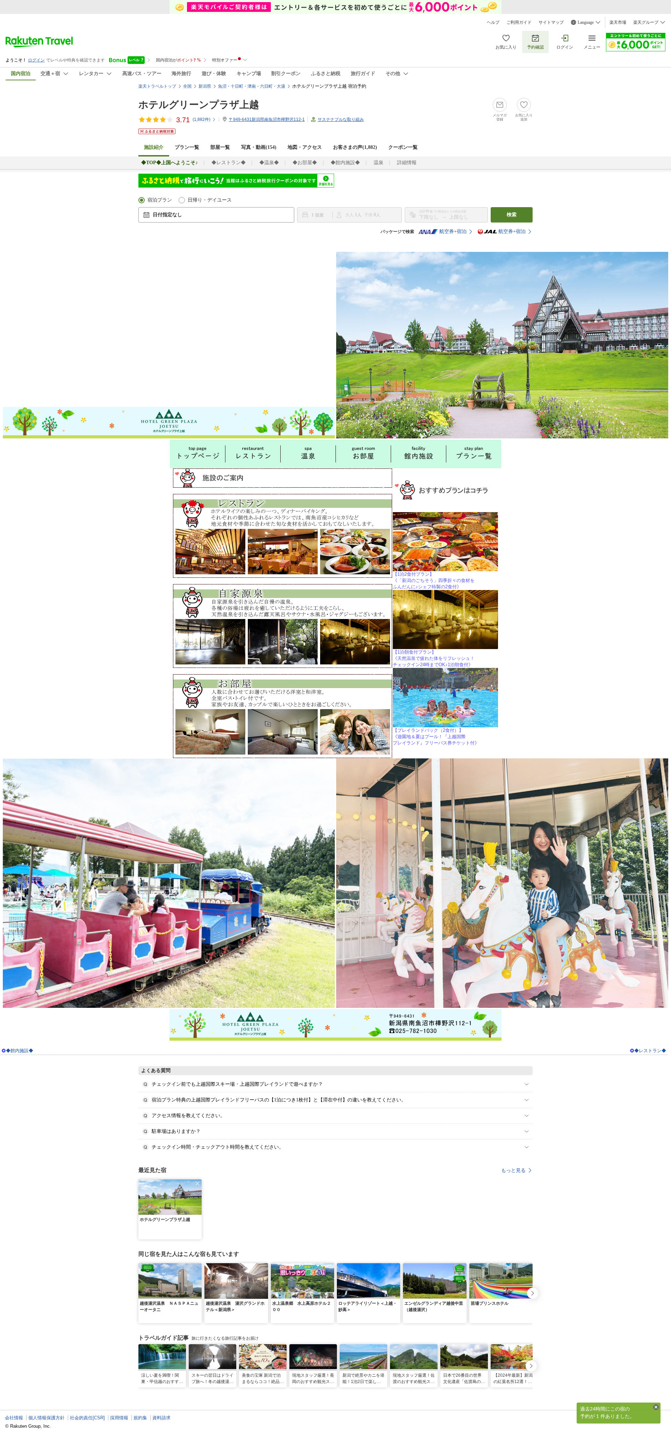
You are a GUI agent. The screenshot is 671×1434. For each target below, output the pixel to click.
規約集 (140, 1417)
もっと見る (513, 1170)
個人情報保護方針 (46, 1417)
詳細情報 (407, 162)
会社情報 (14, 1417)
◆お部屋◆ (305, 162)
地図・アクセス (305, 147)
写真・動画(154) (258, 147)
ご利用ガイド (519, 22)
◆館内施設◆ (345, 162)
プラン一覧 (187, 147)
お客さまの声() (355, 147)
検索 (512, 214)
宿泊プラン (159, 200)
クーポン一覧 (403, 147)
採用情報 (119, 1417)
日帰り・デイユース (210, 200)
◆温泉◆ (269, 162)
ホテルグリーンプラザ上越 (198, 104)
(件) (201, 119)
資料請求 (161, 1417)
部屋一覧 (220, 147)
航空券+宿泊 (453, 231)
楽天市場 (617, 22)
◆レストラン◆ (228, 162)
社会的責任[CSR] (87, 1417)
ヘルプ (493, 22)
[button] (197, 1183)
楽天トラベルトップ (157, 86)
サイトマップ (551, 22)
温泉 (378, 162)
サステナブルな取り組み (341, 119)
